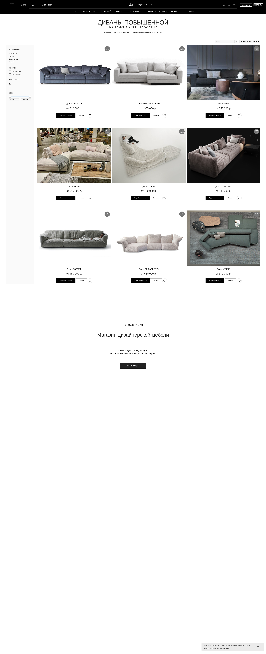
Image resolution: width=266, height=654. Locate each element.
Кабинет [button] (151, 11)
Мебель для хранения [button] (168, 11)
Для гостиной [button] (105, 11)
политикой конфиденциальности (217, 648)
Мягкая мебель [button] (89, 11)
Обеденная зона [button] (136, 11)
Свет (184, 11)
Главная (107, 32)
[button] (133, 366)
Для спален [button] (120, 11)
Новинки (75, 11)
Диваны (126, 32)
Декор (191, 11)
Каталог (117, 32)
